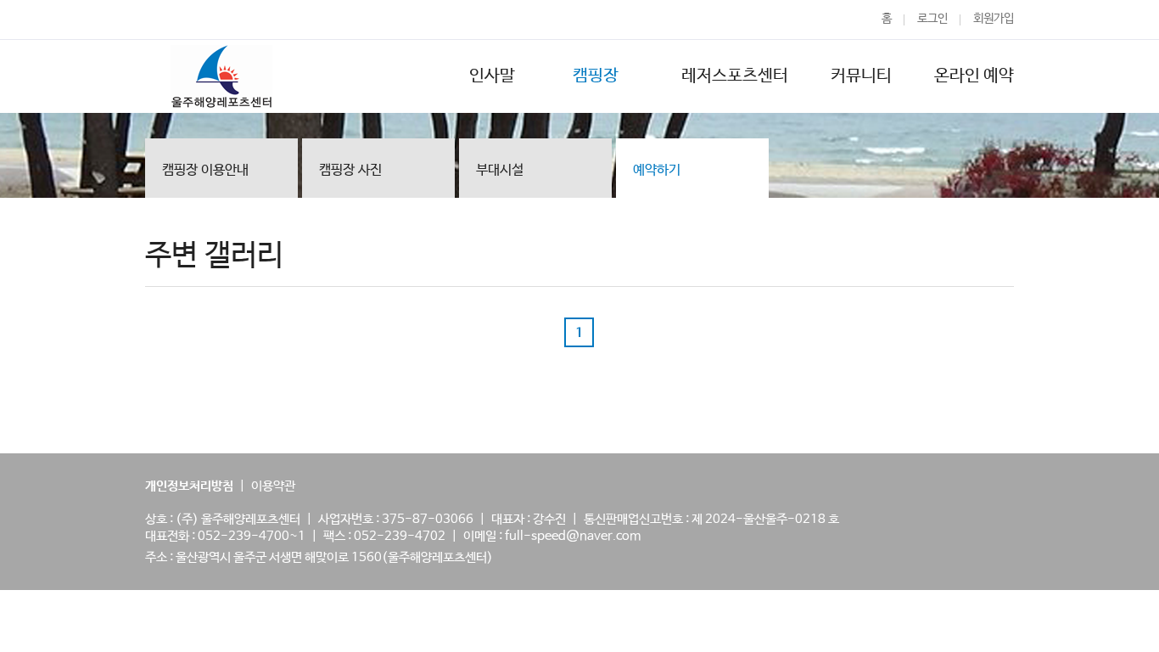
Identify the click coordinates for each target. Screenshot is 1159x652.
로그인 (932, 18)
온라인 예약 (974, 76)
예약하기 (656, 170)
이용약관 (273, 486)
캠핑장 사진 (350, 170)
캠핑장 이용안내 (205, 170)
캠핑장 (598, 76)
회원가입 (993, 18)
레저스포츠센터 (734, 76)
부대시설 (500, 170)
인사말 (492, 76)
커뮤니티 (861, 76)
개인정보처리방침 (189, 486)
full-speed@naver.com (573, 536)
